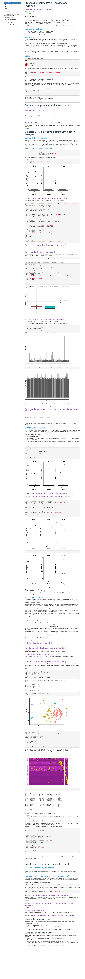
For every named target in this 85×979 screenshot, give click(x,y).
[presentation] (52, 625)
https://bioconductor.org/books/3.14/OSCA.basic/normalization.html (39, 148)
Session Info (28, 947)
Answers (27, 113)
